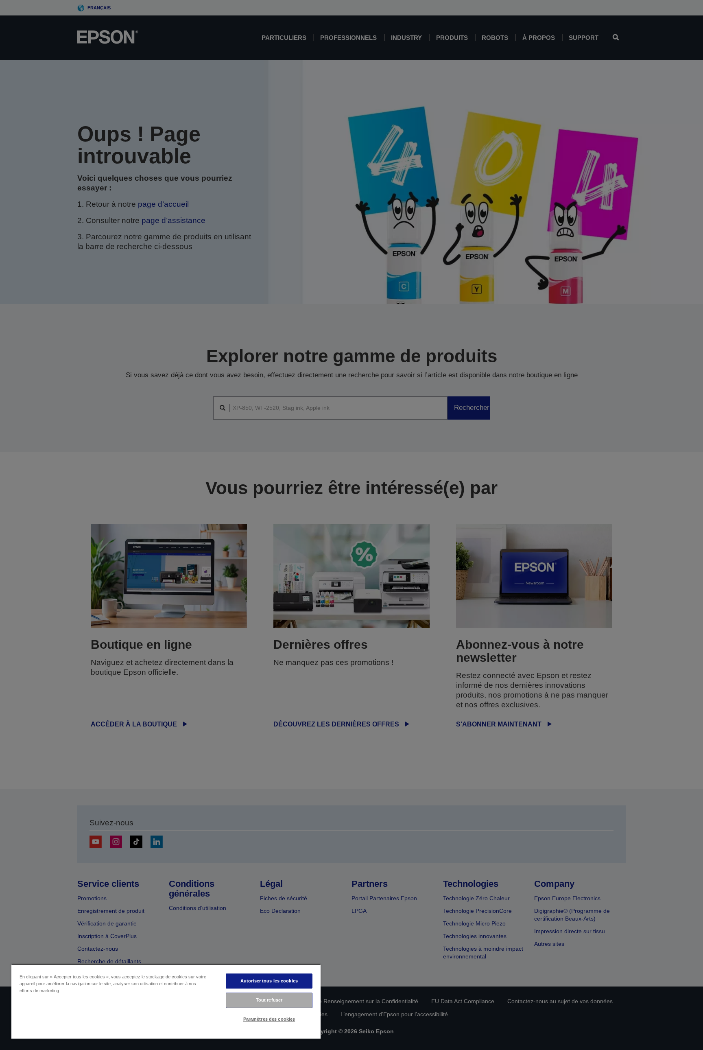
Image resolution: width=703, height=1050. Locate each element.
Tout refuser (269, 1000)
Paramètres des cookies (269, 1019)
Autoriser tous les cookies (269, 980)
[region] (166, 1001)
